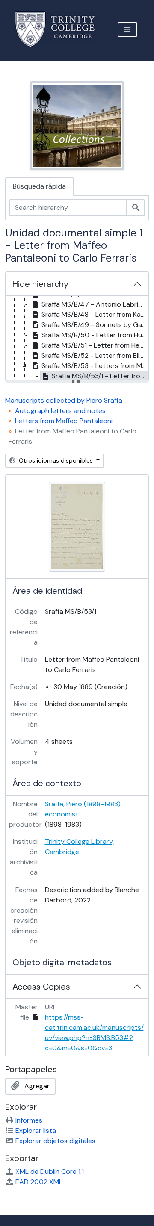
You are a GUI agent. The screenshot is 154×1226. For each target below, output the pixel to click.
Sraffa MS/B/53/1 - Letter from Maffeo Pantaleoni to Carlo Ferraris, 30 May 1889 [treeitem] (100, 375)
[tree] (77, 338)
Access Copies (41, 986)
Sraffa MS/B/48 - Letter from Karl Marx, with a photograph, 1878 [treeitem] (94, 314)
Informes (28, 1120)
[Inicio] (60, 29)
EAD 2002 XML (38, 1181)
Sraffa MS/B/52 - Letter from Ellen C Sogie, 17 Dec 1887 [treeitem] (94, 355)
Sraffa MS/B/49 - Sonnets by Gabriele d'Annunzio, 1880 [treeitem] (94, 324)
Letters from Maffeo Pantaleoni (64, 420)
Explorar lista (35, 1130)
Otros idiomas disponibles (56, 460)
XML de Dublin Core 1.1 (49, 1171)
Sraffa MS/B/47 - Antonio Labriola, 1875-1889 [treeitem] (94, 304)
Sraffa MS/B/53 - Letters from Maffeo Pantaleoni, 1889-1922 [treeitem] (94, 365)
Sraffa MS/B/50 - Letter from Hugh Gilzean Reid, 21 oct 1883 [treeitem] (94, 334)
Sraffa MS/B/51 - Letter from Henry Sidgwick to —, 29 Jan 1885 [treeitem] (94, 345)
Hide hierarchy (40, 283)
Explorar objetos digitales (55, 1140)
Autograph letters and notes (60, 410)
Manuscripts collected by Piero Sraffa (63, 400)
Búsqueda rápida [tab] (39, 186)
